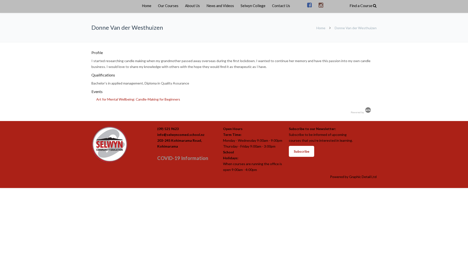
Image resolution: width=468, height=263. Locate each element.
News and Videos (220, 5)
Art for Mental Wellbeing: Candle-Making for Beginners (138, 99)
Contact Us (281, 5)
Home (146, 5)
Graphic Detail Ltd (363, 177)
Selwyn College (253, 5)
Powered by (357, 112)
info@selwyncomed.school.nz (181, 134)
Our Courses (168, 5)
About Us (192, 5)
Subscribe (301, 151)
